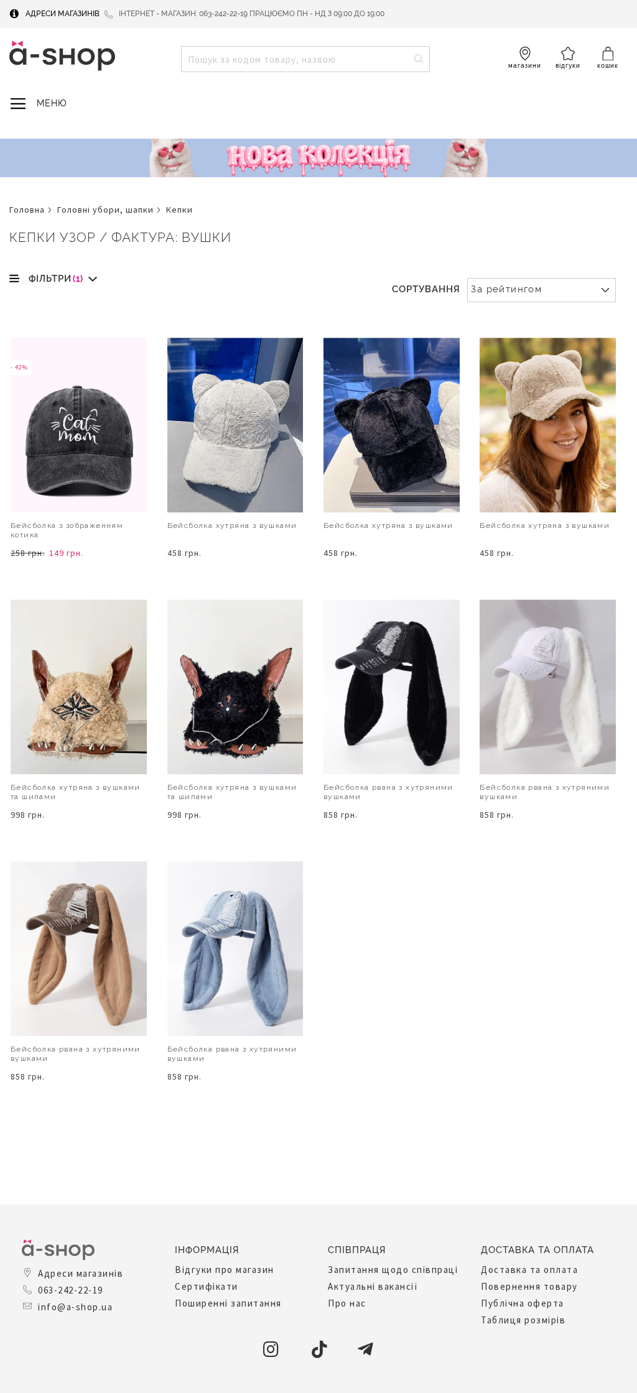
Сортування (426, 289)
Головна (27, 209)
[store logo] (62, 55)
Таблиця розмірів (523, 1320)
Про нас (347, 1303)
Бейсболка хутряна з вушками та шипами (76, 792)
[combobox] (305, 59)
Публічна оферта (522, 1303)
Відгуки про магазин (224, 1269)
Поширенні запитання (228, 1303)
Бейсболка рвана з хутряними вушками (388, 792)
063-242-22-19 (70, 1290)
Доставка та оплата (529, 1269)
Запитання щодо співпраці (393, 1269)
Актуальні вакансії (373, 1286)
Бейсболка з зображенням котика (67, 530)
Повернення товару (529, 1286)
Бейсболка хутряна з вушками (232, 525)
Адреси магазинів (63, 13)
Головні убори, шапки (105, 209)
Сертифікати (206, 1286)
